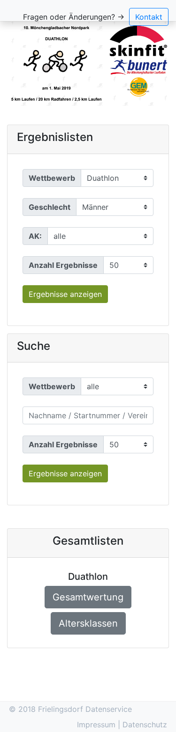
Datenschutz (144, 724)
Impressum (97, 724)
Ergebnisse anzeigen (65, 294)
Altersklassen (88, 623)
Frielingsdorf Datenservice (85, 709)
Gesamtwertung (88, 597)
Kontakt (148, 17)
